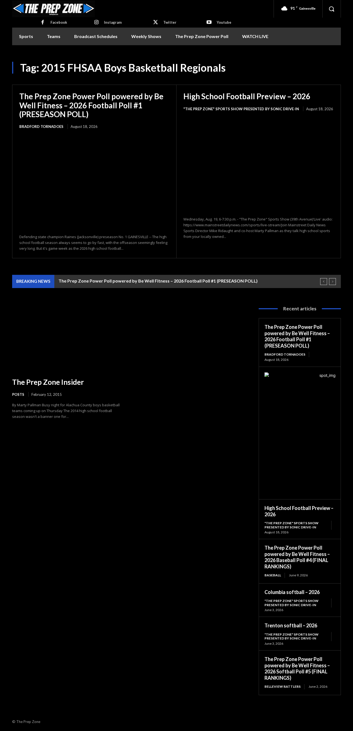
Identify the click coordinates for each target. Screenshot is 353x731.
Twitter (169, 22)
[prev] (323, 281)
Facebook (58, 22)
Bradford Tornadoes (41, 126)
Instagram (113, 22)
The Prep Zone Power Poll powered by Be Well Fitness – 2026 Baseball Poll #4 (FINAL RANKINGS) (297, 557)
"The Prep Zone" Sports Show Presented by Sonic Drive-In (241, 109)
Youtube (224, 22)
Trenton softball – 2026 (290, 625)
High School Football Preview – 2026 (246, 96)
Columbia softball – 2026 (292, 592)
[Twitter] (156, 23)
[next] (332, 281)
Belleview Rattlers (282, 686)
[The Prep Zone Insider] (67, 338)
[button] (331, 9)
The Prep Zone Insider (48, 382)
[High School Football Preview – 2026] (258, 164)
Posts (18, 394)
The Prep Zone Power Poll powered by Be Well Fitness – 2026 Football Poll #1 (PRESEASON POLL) (91, 105)
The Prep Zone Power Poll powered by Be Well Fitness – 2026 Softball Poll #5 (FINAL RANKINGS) (297, 668)
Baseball (272, 575)
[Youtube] (209, 23)
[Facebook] (43, 23)
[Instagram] (96, 23)
